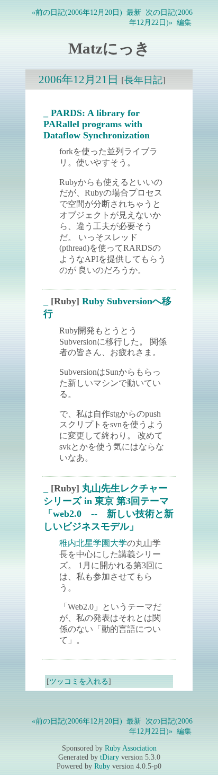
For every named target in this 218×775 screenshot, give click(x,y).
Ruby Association (131, 748)
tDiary (109, 757)
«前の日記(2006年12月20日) (77, 12)
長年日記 (143, 80)
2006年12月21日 (79, 79)
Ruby (102, 766)
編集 (184, 22)
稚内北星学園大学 (93, 543)
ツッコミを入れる (78, 681)
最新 (133, 12)
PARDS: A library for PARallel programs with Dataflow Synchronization (96, 124)
